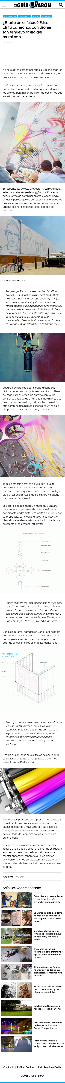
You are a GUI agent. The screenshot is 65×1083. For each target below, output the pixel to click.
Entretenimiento (10, 16)
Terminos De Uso (53, 1067)
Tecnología (46, 16)
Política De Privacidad (29, 1067)
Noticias (36, 16)
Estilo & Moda (24, 16)
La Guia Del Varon (32, 4)
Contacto (8, 1067)
